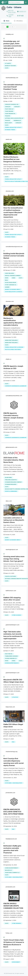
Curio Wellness (9, 273)
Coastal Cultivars (10, 576)
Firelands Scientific (11, 479)
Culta (6, 68)
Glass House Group (10, 282)
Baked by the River (10, 65)
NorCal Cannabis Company (13, 275)
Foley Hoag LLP (9, 109)
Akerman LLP (17, 120)
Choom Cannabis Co (11, 658)
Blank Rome (8, 477)
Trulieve (7, 115)
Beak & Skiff (8, 122)
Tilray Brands (9, 111)
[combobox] (16, 2)
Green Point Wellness (11, 340)
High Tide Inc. (9, 653)
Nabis (6, 277)
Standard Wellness (10, 484)
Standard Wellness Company (13, 482)
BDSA (6, 280)
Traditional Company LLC (12, 872)
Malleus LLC (8, 870)
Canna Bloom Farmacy (11, 868)
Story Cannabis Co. (10, 284)
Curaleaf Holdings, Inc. (12, 104)
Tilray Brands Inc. (10, 113)
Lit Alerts (8, 63)
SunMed (7, 287)
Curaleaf (7, 106)
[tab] (6, 21)
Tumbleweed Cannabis (11, 656)
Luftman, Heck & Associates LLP (14, 118)
